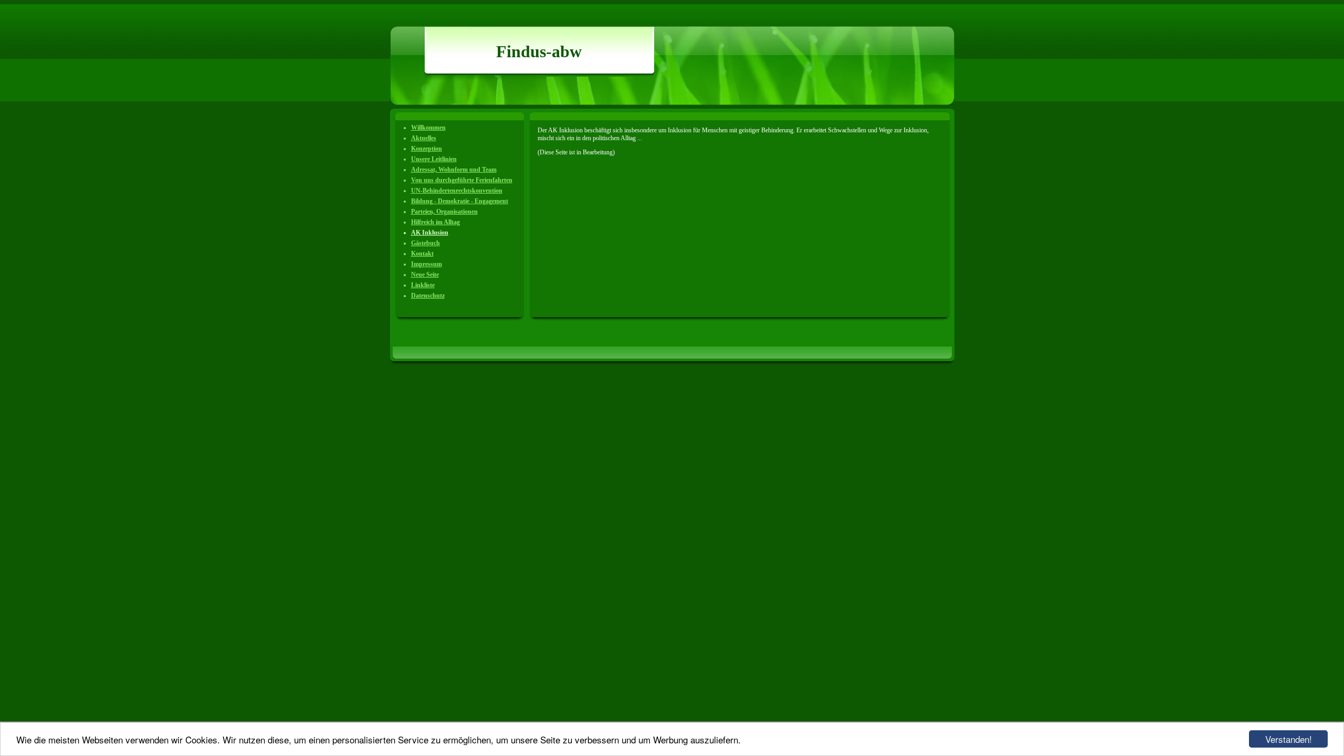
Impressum (426, 264)
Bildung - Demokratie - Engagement (459, 201)
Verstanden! (1288, 739)
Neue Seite (425, 274)
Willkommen (428, 127)
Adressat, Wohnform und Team (454, 169)
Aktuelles (423, 138)
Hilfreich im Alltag (435, 222)
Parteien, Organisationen (444, 211)
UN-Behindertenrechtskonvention (456, 190)
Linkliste (423, 285)
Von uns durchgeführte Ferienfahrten (461, 180)
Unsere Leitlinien (434, 159)
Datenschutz (428, 295)
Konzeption (426, 148)
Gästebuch (425, 243)
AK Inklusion (429, 232)
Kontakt (422, 253)
